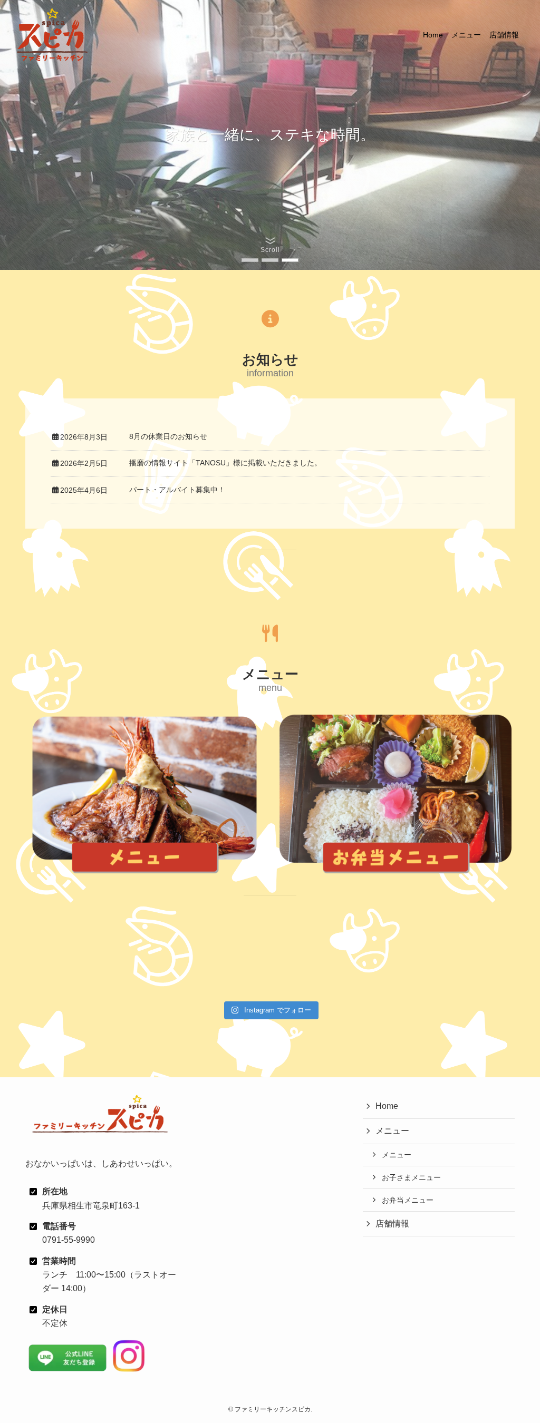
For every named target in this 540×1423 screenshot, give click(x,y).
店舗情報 (392, 1223)
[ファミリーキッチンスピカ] (52, 34)
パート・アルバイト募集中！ (177, 489)
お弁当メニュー (407, 1200)
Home (386, 1106)
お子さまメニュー (411, 1177)
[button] (250, 260)
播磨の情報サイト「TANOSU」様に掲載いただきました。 (225, 463)
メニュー (392, 1130)
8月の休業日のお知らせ (168, 436)
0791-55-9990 (68, 1239)
